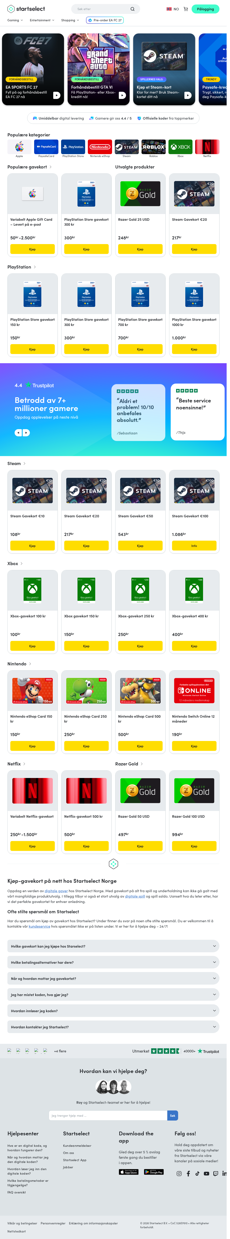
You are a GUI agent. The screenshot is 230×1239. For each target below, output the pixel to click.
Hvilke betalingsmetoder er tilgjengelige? (28, 1182)
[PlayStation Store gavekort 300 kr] (86, 194)
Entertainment (40, 20)
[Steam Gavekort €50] (140, 490)
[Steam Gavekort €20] (194, 193)
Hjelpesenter (23, 1133)
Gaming (13, 20)
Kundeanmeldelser (77, 1145)
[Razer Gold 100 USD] (194, 790)
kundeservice (39, 926)
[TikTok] (197, 1173)
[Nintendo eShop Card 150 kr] (32, 691)
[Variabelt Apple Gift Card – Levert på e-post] (32, 194)
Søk (172, 1115)
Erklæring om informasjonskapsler (93, 1223)
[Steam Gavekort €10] (32, 490)
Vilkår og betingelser (22, 1223)
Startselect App (75, 1160)
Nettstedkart (16, 1231)
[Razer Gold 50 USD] (140, 790)
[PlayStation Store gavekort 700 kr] (140, 294)
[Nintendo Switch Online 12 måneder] (194, 690)
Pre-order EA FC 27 (108, 20)
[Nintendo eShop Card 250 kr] (86, 691)
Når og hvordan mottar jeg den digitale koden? (28, 1159)
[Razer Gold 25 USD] (140, 193)
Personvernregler (53, 1223)
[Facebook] (188, 1173)
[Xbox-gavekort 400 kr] (194, 590)
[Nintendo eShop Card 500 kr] (140, 691)
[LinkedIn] (225, 1173)
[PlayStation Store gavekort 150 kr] (32, 294)
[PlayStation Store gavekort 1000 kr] (194, 294)
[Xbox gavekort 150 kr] (86, 590)
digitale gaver (56, 890)
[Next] (26, 432)
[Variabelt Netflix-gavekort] (32, 791)
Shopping (68, 20)
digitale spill (135, 896)
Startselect (76, 1133)
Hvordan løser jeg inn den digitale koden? (27, 1171)
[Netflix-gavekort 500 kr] (86, 791)
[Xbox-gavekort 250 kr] (140, 590)
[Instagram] (179, 1173)
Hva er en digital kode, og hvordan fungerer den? (27, 1147)
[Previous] (18, 432)
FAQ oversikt (16, 1192)
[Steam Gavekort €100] (194, 490)
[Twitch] (215, 1173)
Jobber (68, 1167)
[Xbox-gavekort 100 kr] (33, 590)
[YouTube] (206, 1173)
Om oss (68, 1153)
